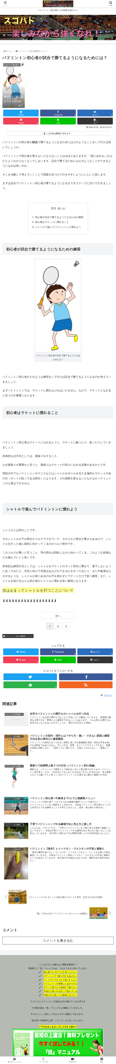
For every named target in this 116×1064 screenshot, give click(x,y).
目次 (53, 208)
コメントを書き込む (58, 940)
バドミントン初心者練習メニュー (19, 636)
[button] (107, 574)
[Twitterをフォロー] (30, 676)
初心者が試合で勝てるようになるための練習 (59, 217)
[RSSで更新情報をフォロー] (85, 684)
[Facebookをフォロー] (85, 676)
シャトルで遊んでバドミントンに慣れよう (58, 227)
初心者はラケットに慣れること (52, 222)
